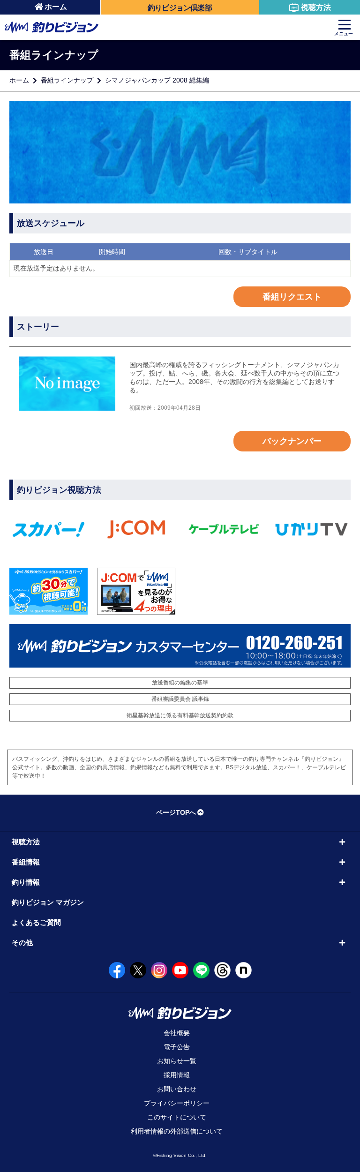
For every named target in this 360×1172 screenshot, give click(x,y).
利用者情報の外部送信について (177, 1131)
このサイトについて (176, 1117)
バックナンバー (292, 441)
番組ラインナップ (67, 80)
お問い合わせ (176, 1089)
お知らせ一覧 (176, 1061)
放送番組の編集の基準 (180, 682)
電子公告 (177, 1047)
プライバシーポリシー (177, 1103)
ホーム (56, 7)
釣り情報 (26, 882)
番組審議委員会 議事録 (180, 699)
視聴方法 (316, 7)
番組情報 (26, 862)
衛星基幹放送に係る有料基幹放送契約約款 (180, 715)
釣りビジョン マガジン (48, 902)
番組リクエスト (292, 296)
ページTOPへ (176, 812)
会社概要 (177, 1033)
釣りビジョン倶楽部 (180, 8)
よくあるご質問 (36, 922)
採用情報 (177, 1075)
